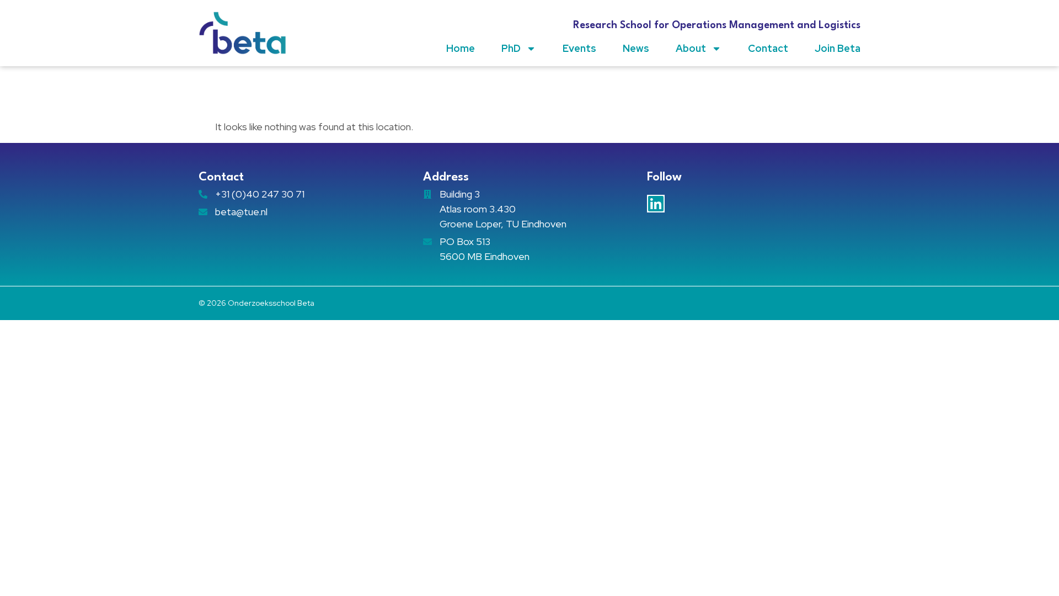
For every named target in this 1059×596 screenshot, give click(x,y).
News (636, 48)
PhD (511, 48)
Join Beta (837, 48)
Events (579, 48)
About (691, 48)
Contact (768, 48)
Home (460, 48)
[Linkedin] (656, 203)
